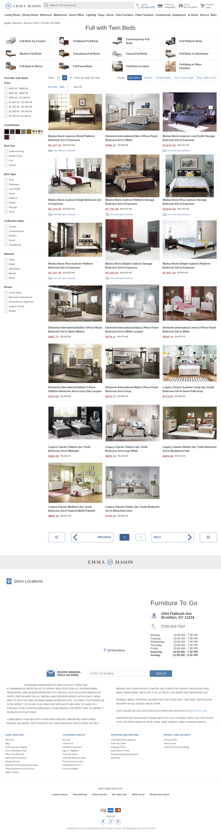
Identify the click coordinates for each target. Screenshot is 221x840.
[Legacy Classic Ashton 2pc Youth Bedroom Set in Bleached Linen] (132, 483)
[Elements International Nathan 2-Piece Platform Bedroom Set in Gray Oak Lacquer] (75, 363)
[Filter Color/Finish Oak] (29, 131)
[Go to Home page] (23, 6)
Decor (110, 15)
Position (148, 77)
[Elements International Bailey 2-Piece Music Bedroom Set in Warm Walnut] (75, 304)
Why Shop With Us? (14, 754)
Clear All (77, 87)
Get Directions (116, 650)
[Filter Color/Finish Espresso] (17, 131)
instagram (110, 822)
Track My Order (69, 754)
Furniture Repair (70, 768)
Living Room (12, 15)
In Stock (193, 15)
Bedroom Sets (31, 23)
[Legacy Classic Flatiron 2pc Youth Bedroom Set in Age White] (132, 423)
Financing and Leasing (16, 746)
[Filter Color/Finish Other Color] (40, 131)
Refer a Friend (12, 772)
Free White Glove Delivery (123, 739)
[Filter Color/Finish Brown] (12, 131)
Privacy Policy (170, 739)
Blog (7, 743)
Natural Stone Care (71, 764)
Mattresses (60, 15)
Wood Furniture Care (72, 761)
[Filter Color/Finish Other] (34, 131)
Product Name (163, 77)
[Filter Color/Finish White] (12, 137)
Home (7, 23)
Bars (214, 15)
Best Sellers (134, 77)
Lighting (91, 15)
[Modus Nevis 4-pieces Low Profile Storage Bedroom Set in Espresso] (190, 112)
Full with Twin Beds (50, 23)
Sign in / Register (70, 750)
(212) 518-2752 (199, 710)
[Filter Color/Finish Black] (6, 131)
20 (64, 77)
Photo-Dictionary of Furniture (19, 768)
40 (71, 77)
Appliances (179, 15)
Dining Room (30, 15)
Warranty (115, 757)
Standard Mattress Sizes (74, 757)
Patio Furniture (144, 15)
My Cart (66, 739)
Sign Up (161, 673)
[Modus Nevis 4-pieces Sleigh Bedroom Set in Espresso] (75, 176)
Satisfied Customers (72, 746)
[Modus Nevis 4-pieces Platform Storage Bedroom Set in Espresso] (132, 176)
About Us (9, 739)
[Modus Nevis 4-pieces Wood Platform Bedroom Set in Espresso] (75, 112)
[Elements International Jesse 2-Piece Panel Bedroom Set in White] (190, 304)
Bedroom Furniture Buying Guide (21, 764)
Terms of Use (170, 743)
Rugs (101, 15)
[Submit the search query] (46, 5)
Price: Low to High (184, 77)
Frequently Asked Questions (124, 754)
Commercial (163, 15)
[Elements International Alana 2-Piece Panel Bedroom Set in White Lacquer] (132, 304)
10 (58, 77)
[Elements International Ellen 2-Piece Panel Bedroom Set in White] (132, 112)
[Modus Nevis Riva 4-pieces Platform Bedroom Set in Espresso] (75, 240)
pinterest (118, 822)
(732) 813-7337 (173, 626)
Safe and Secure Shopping (176, 746)
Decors (204, 15)
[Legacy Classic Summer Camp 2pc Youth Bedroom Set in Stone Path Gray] (190, 363)
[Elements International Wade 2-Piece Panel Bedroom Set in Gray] (132, 363)
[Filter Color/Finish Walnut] (6, 137)
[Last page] (208, 537)
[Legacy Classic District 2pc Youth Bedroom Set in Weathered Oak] (190, 423)
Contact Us (67, 743)
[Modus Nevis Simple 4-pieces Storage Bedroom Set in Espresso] (132, 240)
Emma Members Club (15, 750)
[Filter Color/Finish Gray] (23, 131)
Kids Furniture (124, 15)
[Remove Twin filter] (68, 87)
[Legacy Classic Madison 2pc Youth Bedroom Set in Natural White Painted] (75, 483)
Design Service (12, 761)
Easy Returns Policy (120, 750)
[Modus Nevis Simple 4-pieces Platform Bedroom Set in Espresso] (190, 240)
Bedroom (46, 15)
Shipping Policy (118, 746)
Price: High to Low (206, 77)
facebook (103, 822)
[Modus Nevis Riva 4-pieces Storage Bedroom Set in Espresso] (190, 176)
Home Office (76, 15)
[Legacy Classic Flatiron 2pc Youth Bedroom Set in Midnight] (75, 423)
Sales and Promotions (16, 757)
